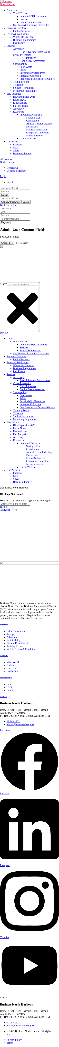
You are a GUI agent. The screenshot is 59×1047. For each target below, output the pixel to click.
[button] (24, 239)
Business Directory (16, 28)
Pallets (23, 69)
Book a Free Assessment (32, 60)
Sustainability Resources (32, 72)
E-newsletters (20, 102)
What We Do (20, 13)
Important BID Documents (33, 16)
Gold (15, 147)
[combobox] (22, 284)
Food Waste (26, 66)
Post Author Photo (9, 236)
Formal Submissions (30, 22)
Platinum (17, 144)
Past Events (19, 42)
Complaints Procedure (37, 132)
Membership (6, 677)
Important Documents (31, 114)
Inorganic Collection (30, 75)
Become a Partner (22, 153)
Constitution (32, 120)
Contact (3, 696)
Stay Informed (14, 93)
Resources (18, 111)
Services (24, 19)
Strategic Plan (33, 117)
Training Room (21, 81)
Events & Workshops (18, 34)
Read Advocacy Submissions (35, 51)
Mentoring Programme (25, 90)
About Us (12, 10)
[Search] (39, 306)
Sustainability (20, 63)
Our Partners (13, 141)
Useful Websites (28, 138)
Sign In (10, 182)
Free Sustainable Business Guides (37, 78)
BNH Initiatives (28, 57)
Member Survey (34, 135)
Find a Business (21, 31)
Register (5, 222)
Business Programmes (24, 40)
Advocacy (18, 48)
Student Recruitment (23, 87)
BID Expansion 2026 (24, 96)
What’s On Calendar (23, 37)
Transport (18, 84)
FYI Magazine (20, 105)
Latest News (19, 99)
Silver (16, 150)
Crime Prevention (22, 54)
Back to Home (7, 507)
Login (3, 176)
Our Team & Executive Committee (31, 25)
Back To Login (8, 205)
